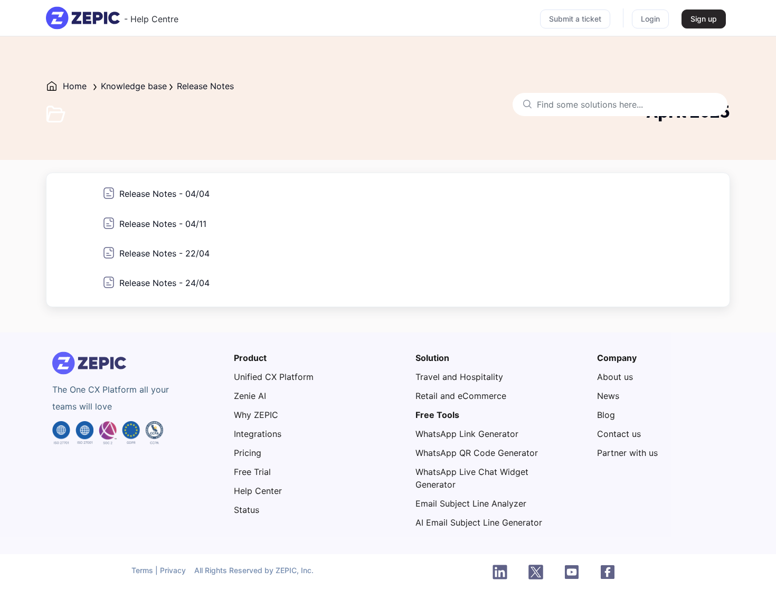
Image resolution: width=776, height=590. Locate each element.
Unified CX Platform (274, 377)
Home (75, 86)
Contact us (619, 434)
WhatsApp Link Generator (466, 434)
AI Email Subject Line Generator (478, 522)
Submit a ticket (575, 18)
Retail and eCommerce (460, 396)
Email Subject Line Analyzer (470, 503)
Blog (606, 415)
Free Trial (252, 472)
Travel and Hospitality (459, 377)
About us (615, 377)
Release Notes (205, 86)
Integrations (257, 434)
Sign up (703, 18)
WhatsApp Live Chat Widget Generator (471, 478)
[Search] (525, 104)
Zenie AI (250, 396)
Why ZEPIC (256, 415)
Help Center (258, 491)
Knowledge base (134, 86)
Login (650, 18)
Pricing (247, 453)
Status (246, 510)
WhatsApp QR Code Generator (476, 453)
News (608, 396)
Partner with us (627, 453)
